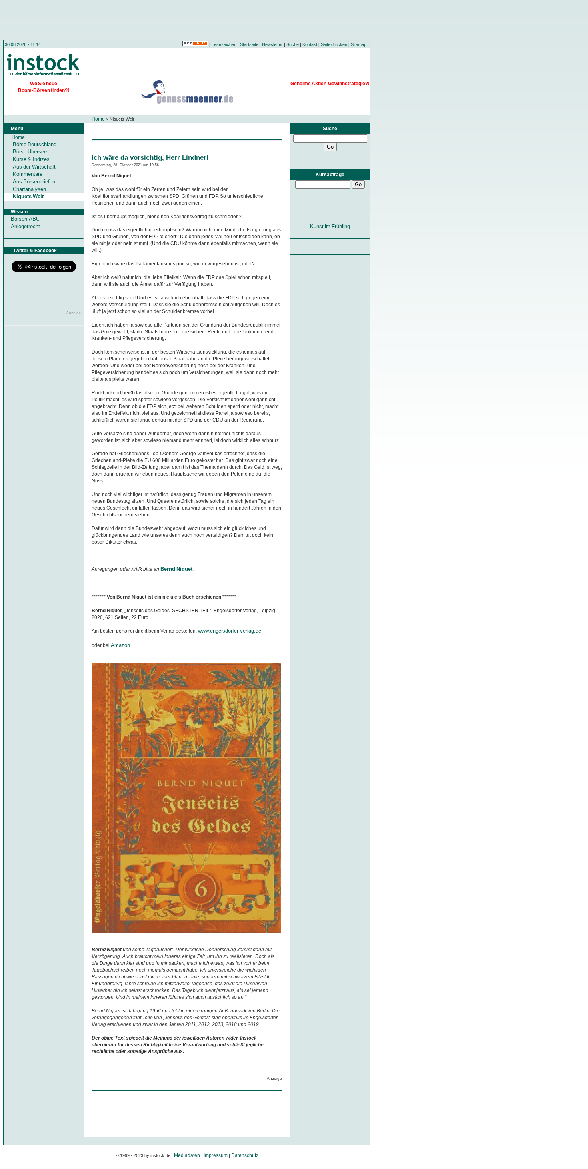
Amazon (120, 645)
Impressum (216, 1155)
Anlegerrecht (25, 226)
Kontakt (309, 44)
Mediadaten (187, 1155)
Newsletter (272, 44)
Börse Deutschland (34, 144)
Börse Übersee (30, 152)
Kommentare (27, 174)
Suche (292, 44)
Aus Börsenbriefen (34, 182)
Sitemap (358, 44)
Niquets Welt (28, 196)
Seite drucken (334, 44)
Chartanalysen (29, 189)
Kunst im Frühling (330, 226)
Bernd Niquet (176, 569)
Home (98, 119)
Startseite (249, 44)
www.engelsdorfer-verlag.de (229, 631)
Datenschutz (244, 1155)
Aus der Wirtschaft (34, 167)
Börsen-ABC (25, 219)
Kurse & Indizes (31, 159)
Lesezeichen (224, 44)
